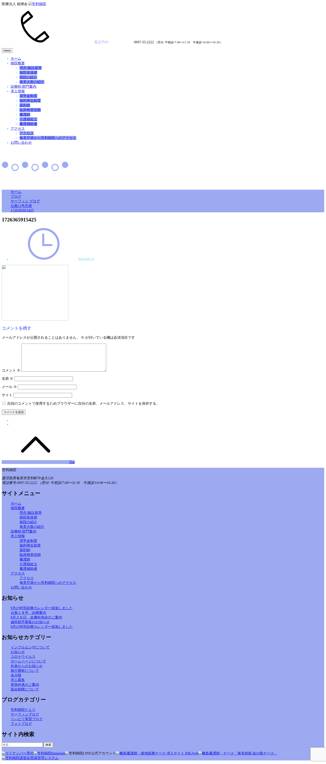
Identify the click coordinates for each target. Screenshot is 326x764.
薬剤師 (25, 105)
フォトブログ (21, 724)
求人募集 (18, 680)
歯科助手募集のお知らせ (30, 622)
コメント (11, 370)
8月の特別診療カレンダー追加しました (42, 627)
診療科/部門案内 (23, 86)
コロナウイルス (23, 657)
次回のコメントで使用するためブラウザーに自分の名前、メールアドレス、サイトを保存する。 (83, 403)
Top (71, 462)
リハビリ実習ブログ (27, 719)
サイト (7, 395)
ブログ (16, 196)
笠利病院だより (23, 710)
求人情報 (18, 91)
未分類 (16, 675)
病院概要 (18, 63)
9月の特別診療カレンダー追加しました (42, 608)
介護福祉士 (28, 119)
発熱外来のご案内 (25, 684)
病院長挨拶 (28, 72)
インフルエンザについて (30, 647)
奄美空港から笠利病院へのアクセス (48, 138)
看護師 (25, 114)
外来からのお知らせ (27, 666)
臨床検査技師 (30, 110)
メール (9, 387)
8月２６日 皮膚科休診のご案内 (36, 617)
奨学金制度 (28, 96)
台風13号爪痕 (21, 206)
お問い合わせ (21, 142)
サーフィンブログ (25, 714)
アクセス (18, 128)
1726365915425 (22, 210)
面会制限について (25, 689)
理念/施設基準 (31, 68)
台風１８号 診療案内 (28, 613)
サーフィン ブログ (25, 201)
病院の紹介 (28, 77)
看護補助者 (28, 124)
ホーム (16, 58)
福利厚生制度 (30, 100)
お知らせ (18, 652)
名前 (7, 378)
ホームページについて (28, 661)
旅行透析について (25, 670)
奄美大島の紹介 (32, 82)
